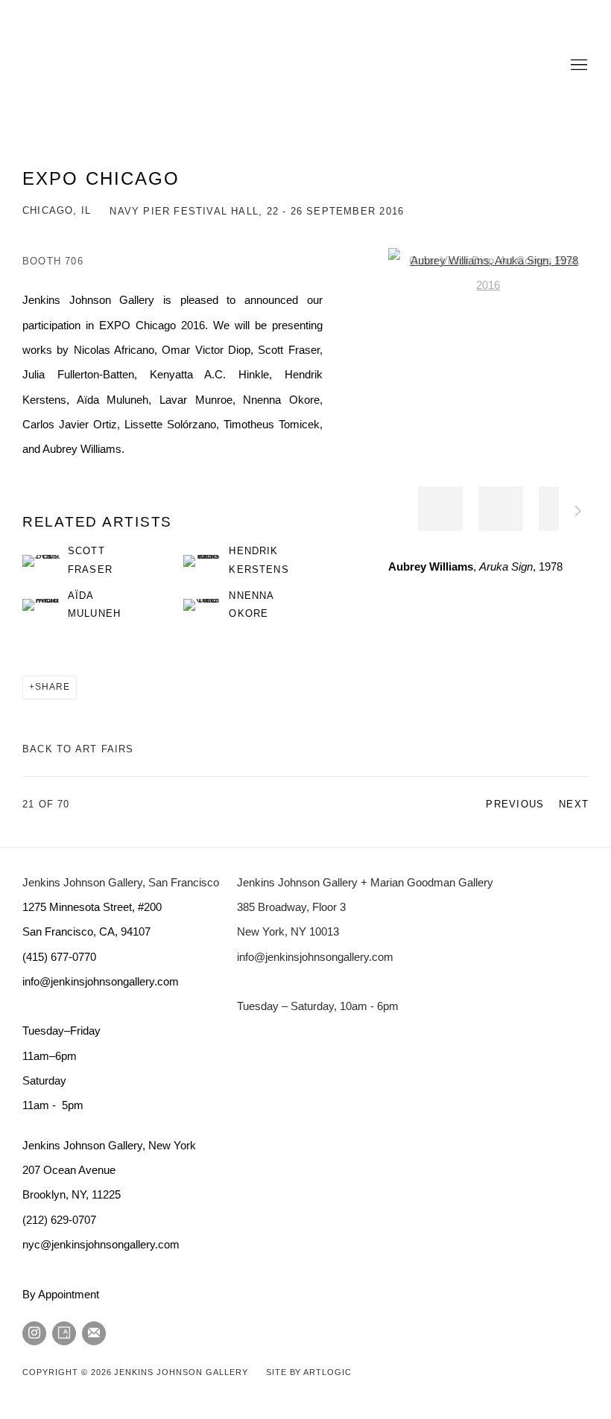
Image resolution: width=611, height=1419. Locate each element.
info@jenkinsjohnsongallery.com (315, 956)
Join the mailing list (94, 1333)
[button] (440, 508)
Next (578, 513)
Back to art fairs (78, 749)
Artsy (64, 1333)
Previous (515, 804)
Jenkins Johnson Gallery (208, 66)
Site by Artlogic (309, 1372)
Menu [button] (577, 65)
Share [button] (52, 687)
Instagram (34, 1333)
